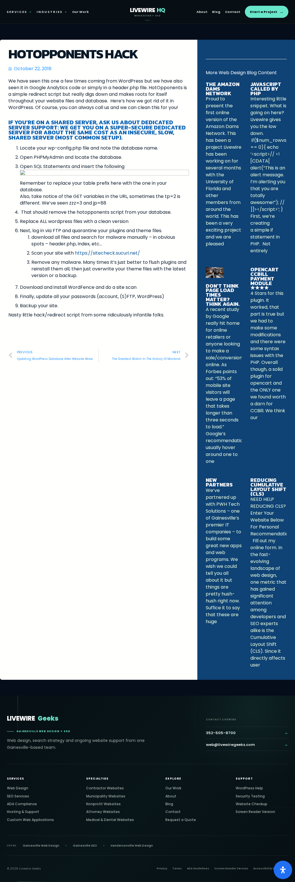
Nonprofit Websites (103, 803)
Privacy (162, 868)
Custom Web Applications (30, 819)
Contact (232, 11)
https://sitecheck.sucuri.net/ (108, 253)
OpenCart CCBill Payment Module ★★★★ (264, 278)
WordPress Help (249, 788)
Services (19, 11)
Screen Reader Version (255, 811)
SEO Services (18, 796)
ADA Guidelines (198, 868)
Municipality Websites (105, 796)
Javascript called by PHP (265, 88)
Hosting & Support (23, 811)
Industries (52, 11)
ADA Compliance (22, 803)
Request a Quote (180, 819)
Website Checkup (251, 803)
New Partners (219, 482)
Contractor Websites (105, 788)
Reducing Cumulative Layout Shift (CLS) (268, 486)
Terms (177, 868)
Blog (216, 11)
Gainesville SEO (85, 845)
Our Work (80, 11)
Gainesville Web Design (41, 845)
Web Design (17, 788)
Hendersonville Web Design (132, 845)
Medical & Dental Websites (110, 819)
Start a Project (266, 12)
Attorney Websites (103, 811)
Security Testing (250, 796)
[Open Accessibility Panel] (283, 870)
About (201, 11)
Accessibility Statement (270, 868)
